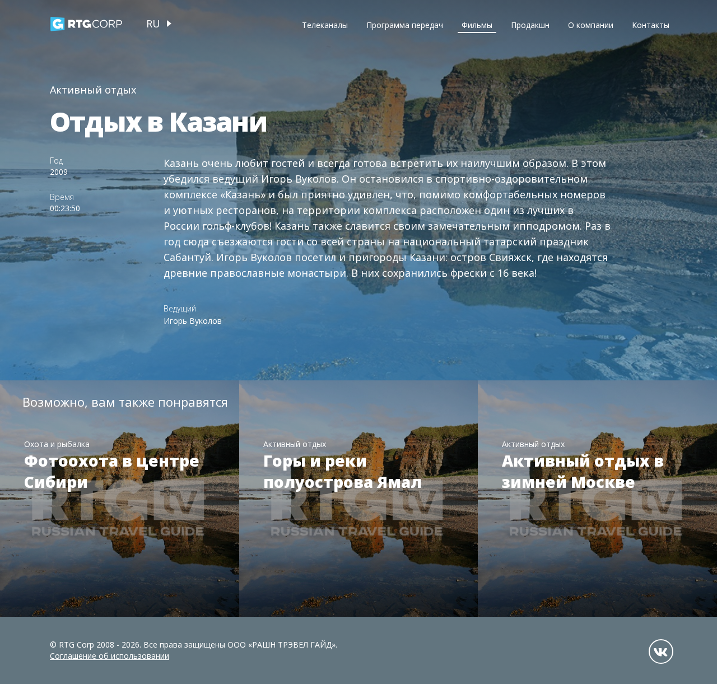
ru (153, 23)
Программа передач (404, 25)
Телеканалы (325, 25)
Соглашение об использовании (109, 655)
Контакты (650, 25)
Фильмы (477, 25)
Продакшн (530, 25)
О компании (590, 25)
